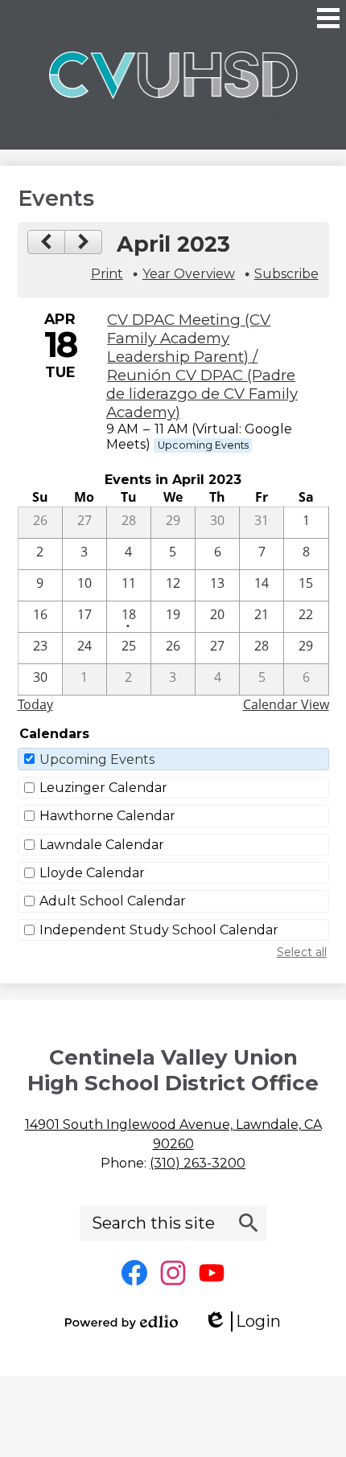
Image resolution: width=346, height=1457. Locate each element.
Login (248, 1321)
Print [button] (107, 273)
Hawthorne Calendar (107, 815)
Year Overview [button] (188, 273)
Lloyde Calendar (92, 872)
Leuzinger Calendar (103, 787)
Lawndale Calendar (101, 844)
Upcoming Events (96, 759)
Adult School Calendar (112, 901)
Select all (302, 952)
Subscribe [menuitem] (286, 273)
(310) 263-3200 (197, 1163)
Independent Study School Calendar (158, 930)
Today (35, 704)
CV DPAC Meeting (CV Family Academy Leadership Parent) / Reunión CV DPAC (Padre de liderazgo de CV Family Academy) (202, 365)
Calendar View (286, 704)
